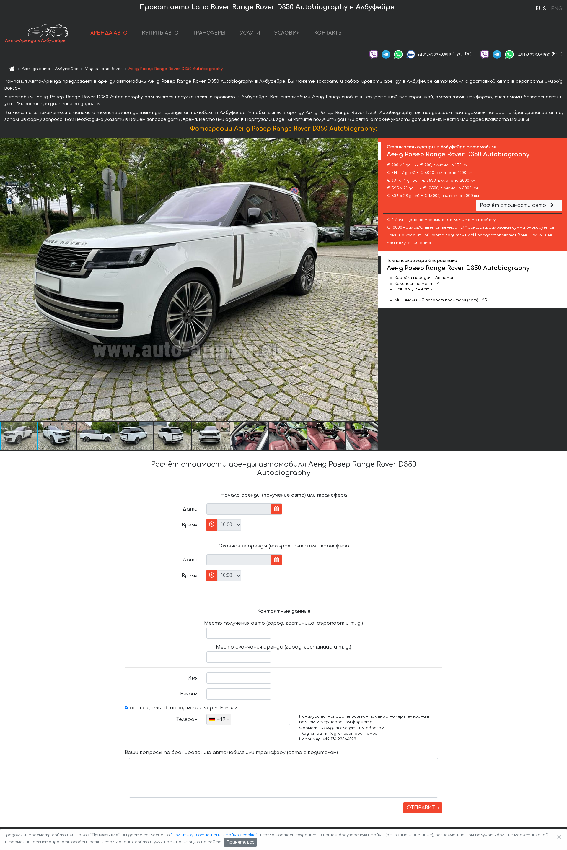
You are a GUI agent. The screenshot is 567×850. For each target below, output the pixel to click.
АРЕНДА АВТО (109, 33)
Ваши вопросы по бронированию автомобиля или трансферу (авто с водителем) (231, 752)
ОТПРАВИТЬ (423, 807)
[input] (238, 509)
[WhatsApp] (398, 54)
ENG (556, 9)
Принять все (240, 842)
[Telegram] (386, 54)
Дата (190, 509)
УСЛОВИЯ (287, 33)
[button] (57, 436)
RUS (541, 9)
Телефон (187, 719)
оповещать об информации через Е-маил (182, 708)
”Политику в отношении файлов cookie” (214, 835)
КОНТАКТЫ (328, 33)
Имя (193, 678)
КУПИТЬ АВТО (160, 33)
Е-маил (189, 694)
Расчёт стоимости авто (514, 205)
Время (189, 525)
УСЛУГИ (250, 33)
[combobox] (219, 719)
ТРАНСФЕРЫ (209, 33)
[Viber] (373, 54)
